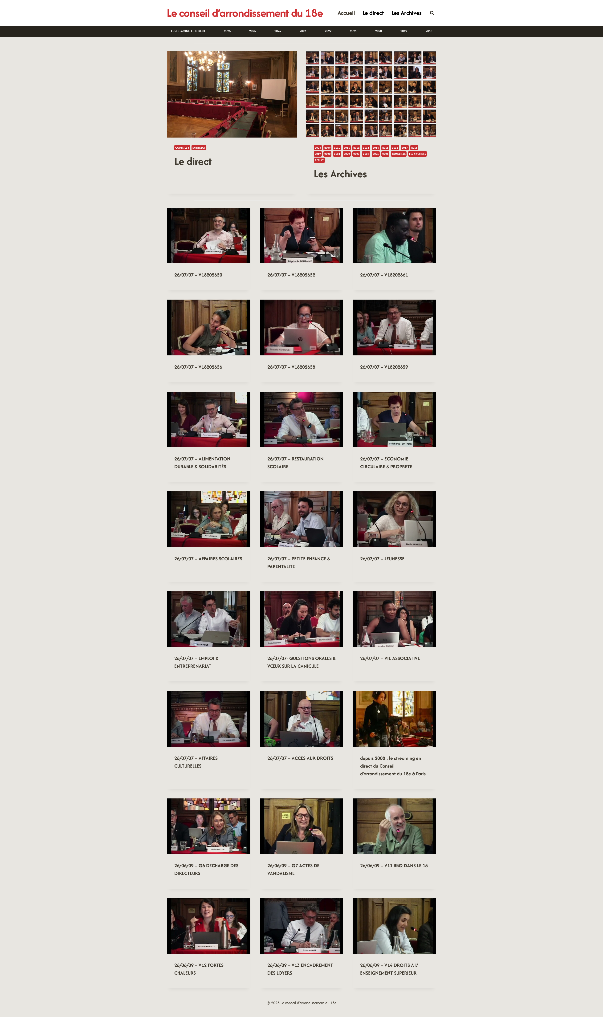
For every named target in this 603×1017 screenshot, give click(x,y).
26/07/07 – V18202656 (198, 366)
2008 (318, 148)
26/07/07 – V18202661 (384, 274)
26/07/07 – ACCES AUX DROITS (300, 758)
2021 (353, 31)
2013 (366, 148)
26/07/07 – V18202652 (291, 274)
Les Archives (406, 12)
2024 (277, 31)
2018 (429, 31)
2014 (376, 148)
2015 (385, 148)
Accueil (346, 12)
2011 (347, 148)
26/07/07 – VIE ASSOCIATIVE (390, 658)
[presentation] (232, 94)
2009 (327, 148)
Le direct (373, 12)
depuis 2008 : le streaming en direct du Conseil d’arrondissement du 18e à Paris (393, 766)
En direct (198, 148)
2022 (328, 31)
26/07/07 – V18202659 (384, 366)
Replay (319, 160)
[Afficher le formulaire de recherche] (432, 13)
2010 (337, 148)
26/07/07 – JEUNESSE (382, 558)
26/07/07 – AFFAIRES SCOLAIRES (208, 558)
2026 (227, 31)
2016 (395, 148)
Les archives (417, 154)
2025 (252, 31)
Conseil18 (182, 148)
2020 (378, 31)
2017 (405, 148)
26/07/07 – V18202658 (291, 366)
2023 (303, 31)
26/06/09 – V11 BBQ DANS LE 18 (394, 865)
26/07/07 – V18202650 (198, 274)
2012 (356, 148)
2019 (403, 31)
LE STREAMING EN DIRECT (188, 31)
